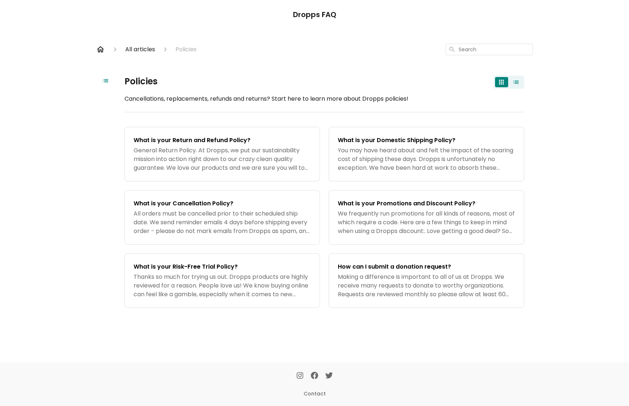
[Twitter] (329, 376)
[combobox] (489, 49)
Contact (315, 393)
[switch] (509, 82)
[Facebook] (314, 376)
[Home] (100, 49)
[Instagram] (300, 376)
